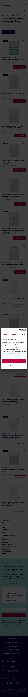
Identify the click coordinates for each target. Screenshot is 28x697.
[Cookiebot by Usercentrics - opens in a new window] (19, 330)
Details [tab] (14, 334)
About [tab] (23, 334)
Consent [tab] (5, 334)
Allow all (14, 360)
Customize (13, 365)
